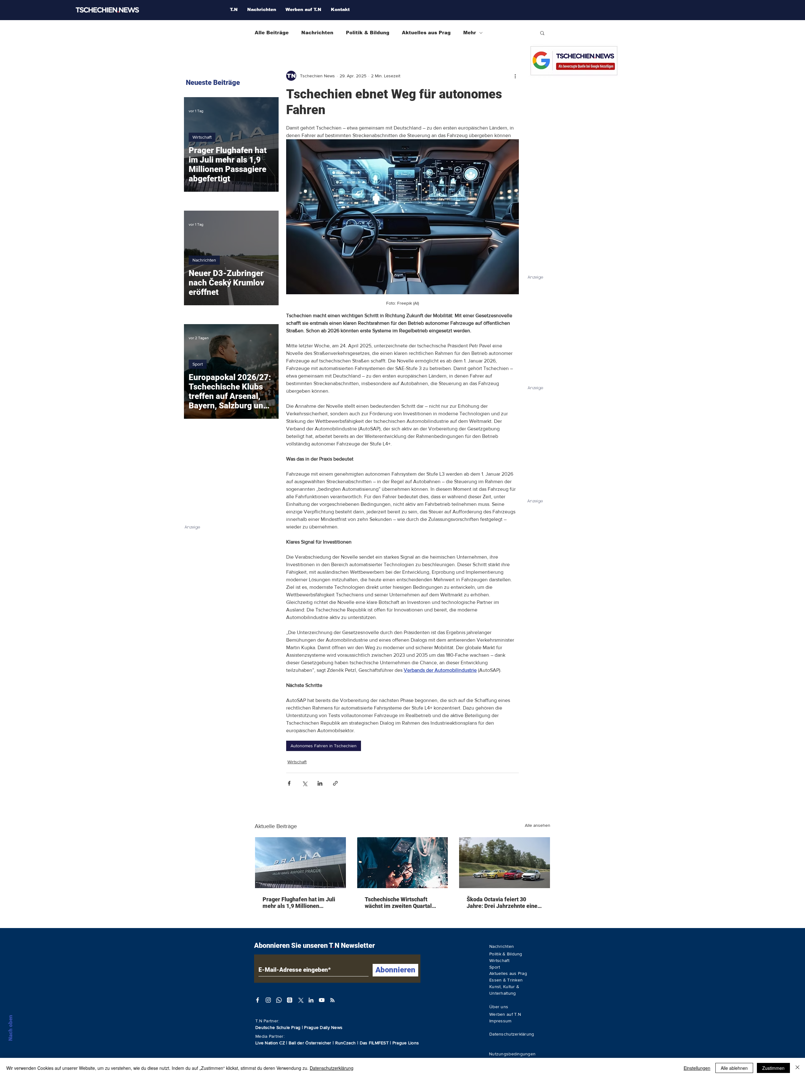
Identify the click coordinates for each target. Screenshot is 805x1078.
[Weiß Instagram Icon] (268, 1000)
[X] (300, 1000)
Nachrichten (317, 32)
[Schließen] (797, 1068)
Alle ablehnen (734, 1068)
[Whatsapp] (278, 1000)
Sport (197, 364)
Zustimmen (773, 1068)
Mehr (469, 32)
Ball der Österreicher (311, 1042)
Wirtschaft (297, 761)
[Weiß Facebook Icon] (257, 1000)
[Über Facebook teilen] (289, 783)
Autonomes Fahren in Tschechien (324, 745)
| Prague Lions (404, 1042)
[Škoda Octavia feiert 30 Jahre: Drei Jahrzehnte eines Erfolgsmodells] (504, 862)
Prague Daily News (323, 1027)
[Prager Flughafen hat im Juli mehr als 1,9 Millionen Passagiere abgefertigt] (300, 862)
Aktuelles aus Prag (426, 32)
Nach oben (10, 1028)
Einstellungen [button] (697, 1068)
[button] (542, 32)
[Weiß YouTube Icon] (321, 1000)
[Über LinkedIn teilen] (320, 783)
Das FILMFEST (375, 1042)
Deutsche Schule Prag (278, 1027)
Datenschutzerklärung (331, 1068)
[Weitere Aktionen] (515, 76)
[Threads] (289, 1000)
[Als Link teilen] (335, 783)
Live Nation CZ (270, 1042)
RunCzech (346, 1042)
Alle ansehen (537, 825)
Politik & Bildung (367, 32)
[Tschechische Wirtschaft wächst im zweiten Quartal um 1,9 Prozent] (402, 862)
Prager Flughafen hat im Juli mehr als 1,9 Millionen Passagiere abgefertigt (299, 902)
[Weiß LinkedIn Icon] (311, 1000)
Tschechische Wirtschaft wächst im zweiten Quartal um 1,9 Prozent (398, 902)
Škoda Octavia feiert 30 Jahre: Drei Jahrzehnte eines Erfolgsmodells (503, 902)
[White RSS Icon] (332, 1000)
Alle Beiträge (272, 32)
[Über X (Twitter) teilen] (305, 783)
